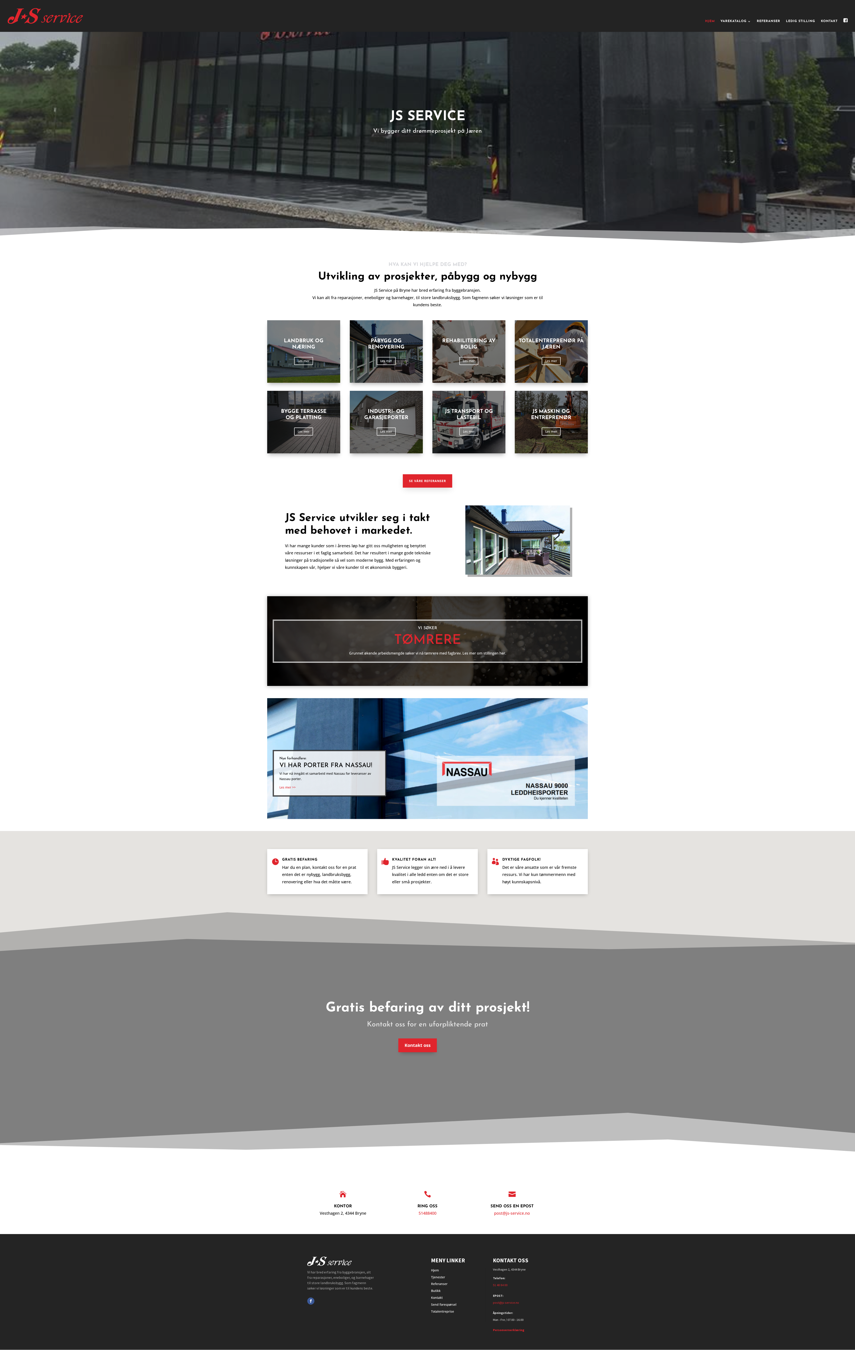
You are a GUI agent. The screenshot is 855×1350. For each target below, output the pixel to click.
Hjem (710, 21)
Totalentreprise (442, 1311)
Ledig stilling (800, 21)
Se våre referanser (427, 481)
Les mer (303, 361)
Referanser (768, 21)
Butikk (436, 1291)
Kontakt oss (418, 1045)
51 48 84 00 (500, 1285)
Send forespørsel (443, 1304)
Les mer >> (287, 787)
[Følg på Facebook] (310, 1301)
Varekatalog (734, 21)
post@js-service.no (512, 1213)
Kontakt (829, 21)
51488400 (427, 1213)
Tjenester (438, 1277)
